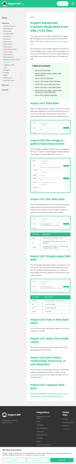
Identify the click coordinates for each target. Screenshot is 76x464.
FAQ (5, 67)
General (5, 90)
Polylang (6, 72)
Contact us (67, 429)
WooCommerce (8, 57)
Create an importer (9, 26)
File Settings (7, 31)
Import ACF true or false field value (47, 84)
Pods (38, 421)
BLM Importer (7, 78)
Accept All (62, 460)
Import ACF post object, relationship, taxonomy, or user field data (48, 91)
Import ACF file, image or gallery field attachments (48, 74)
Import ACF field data (42, 70)
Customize (14, 460)
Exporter (5, 85)
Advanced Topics (9, 80)
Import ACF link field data (44, 78)
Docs (32, 17)
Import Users (7, 47)
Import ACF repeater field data (46, 95)
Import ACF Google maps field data (47, 81)
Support (66, 426)
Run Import (7, 39)
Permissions (7, 36)
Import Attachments (10, 49)
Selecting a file (8, 28)
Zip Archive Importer (43, 445)
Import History (8, 54)
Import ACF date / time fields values (48, 87)
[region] (38, 455)
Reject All (38, 460)
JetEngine (6, 70)
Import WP (16, 3)
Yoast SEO (40, 432)
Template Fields (8, 34)
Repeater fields (9, 65)
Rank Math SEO (41, 435)
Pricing (62, 3)
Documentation (68, 422)
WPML (5, 75)
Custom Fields (8, 52)
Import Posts (7, 41)
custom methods (36, 375)
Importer (5, 23)
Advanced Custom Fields (11, 60)
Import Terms (7, 44)
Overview (7, 62)
